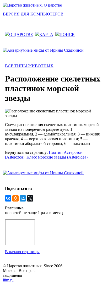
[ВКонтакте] (8, 198)
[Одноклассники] (15, 198)
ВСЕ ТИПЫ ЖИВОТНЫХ (29, 66)
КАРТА (46, 34)
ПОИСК (67, 34)
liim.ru (8, 280)
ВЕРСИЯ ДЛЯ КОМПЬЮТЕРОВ (33, 14)
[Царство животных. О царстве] (32, 5)
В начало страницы (22, 251)
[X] (30, 198)
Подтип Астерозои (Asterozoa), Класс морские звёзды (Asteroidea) (46, 154)
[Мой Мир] (23, 198)
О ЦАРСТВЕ (21, 34)
